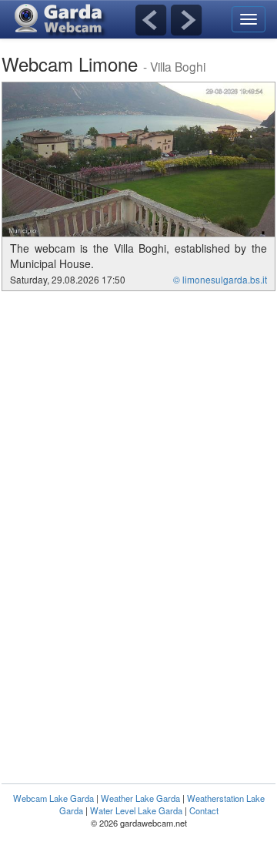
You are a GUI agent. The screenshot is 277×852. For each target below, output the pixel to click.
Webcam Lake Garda (53, 798)
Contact (204, 810)
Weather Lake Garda (140, 798)
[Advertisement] (131, 407)
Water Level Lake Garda (136, 810)
